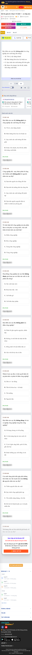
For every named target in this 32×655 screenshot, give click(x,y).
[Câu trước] (11, 83)
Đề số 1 (3, 32)
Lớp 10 (2, 10)
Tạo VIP (21, 7)
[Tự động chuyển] (21, 87)
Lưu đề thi (24, 27)
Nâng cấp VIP (16, 551)
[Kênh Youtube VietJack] (6, 627)
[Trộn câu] (25, 87)
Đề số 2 (9, 32)
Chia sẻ (9, 24)
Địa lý (7, 10)
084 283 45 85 (8, 634)
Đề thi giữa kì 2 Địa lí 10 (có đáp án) (17, 10)
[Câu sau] (21, 83)
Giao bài (9, 27)
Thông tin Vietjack (6, 645)
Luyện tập (18, 37)
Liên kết (3, 643)
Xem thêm (4, 603)
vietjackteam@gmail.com (10, 636)
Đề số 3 (15, 32)
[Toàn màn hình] (28, 87)
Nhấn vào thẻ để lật (16, 78)
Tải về (24, 24)
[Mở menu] (6, 7)
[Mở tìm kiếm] (16, 7)
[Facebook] (2, 627)
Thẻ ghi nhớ (7, 37)
